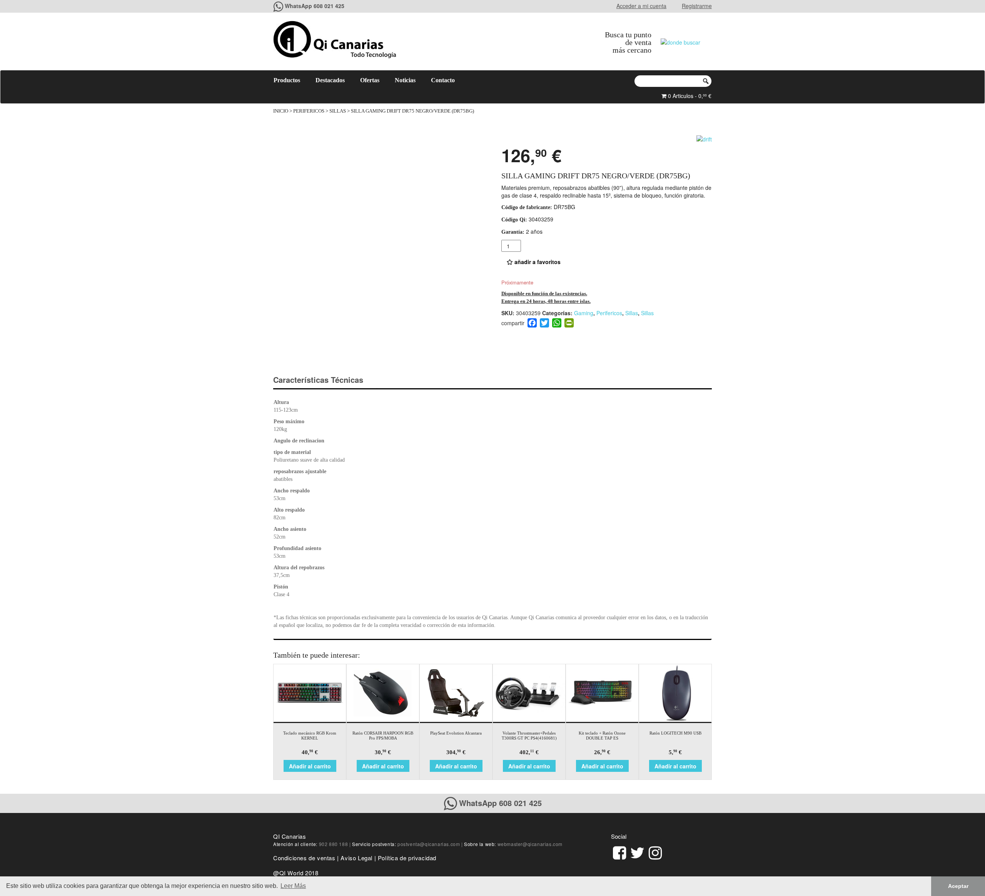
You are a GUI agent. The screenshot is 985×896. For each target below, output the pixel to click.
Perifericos (308, 111)
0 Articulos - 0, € (688, 96)
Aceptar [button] (958, 886)
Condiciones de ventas (304, 858)
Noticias (405, 80)
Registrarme (697, 6)
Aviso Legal (356, 858)
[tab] (325, 380)
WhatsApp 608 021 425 (314, 6)
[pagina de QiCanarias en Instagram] (655, 852)
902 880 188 (333, 844)
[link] (619, 852)
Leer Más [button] (293, 886)
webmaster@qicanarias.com (530, 844)
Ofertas (369, 80)
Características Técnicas (318, 379)
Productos (287, 80)
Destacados (330, 80)
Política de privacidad (407, 858)
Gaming (583, 313)
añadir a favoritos (537, 262)
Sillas (337, 111)
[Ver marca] (704, 138)
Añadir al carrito (310, 766)
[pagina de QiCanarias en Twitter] (637, 852)
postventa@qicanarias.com (428, 844)
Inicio (280, 111)
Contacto (443, 80)
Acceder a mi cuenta (641, 6)
